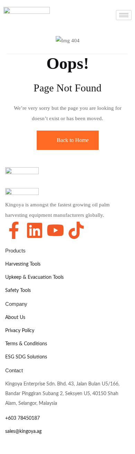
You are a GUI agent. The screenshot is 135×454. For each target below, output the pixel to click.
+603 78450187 (22, 418)
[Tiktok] (76, 230)
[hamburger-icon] (124, 15)
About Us (15, 317)
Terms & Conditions (26, 343)
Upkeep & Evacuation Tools (34, 277)
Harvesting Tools (22, 264)
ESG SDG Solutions (26, 357)
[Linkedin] (34, 230)
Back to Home (73, 140)
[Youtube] (55, 230)
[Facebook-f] (13, 230)
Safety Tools (18, 290)
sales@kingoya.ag (23, 431)
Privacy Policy (19, 330)
